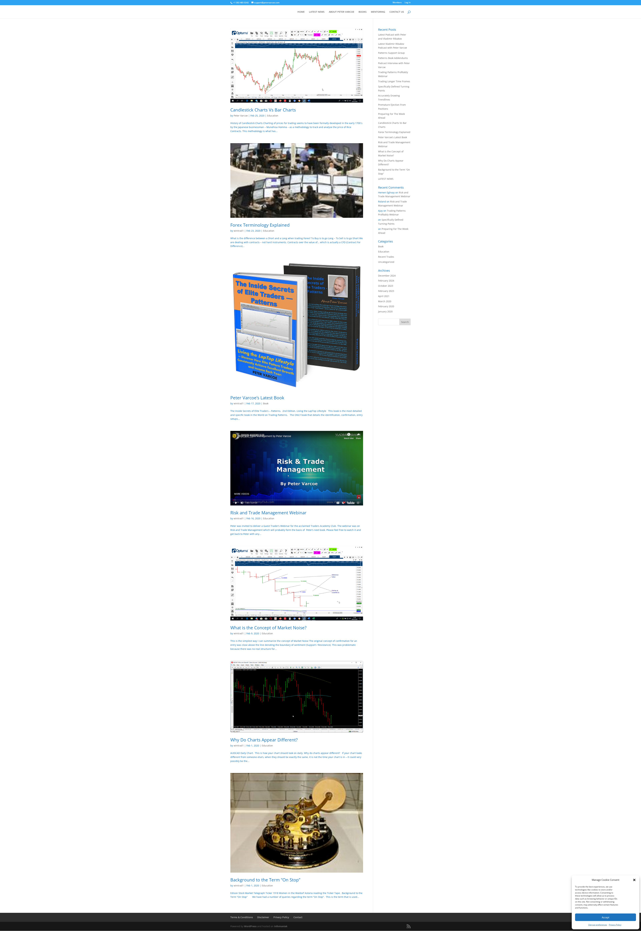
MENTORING (378, 12)
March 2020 (384, 301)
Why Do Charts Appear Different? (264, 740)
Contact (297, 917)
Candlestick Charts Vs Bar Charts (263, 110)
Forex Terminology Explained (260, 225)
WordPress (250, 926)
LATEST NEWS (317, 12)
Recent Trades (386, 256)
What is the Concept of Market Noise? (268, 628)
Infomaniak (280, 926)
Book (265, 403)
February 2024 (386, 280)
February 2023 (386, 291)
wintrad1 (239, 230)
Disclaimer (263, 917)
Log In (408, 3)
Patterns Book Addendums (393, 58)
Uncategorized (386, 261)
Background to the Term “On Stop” (265, 880)
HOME (301, 12)
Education (272, 115)
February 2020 (386, 306)
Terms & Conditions (241, 917)
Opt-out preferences (597, 924)
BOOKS (363, 12)
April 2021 (383, 296)
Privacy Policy (615, 924)
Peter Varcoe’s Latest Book (257, 398)
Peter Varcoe (241, 115)
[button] (634, 880)
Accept (605, 917)
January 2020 (385, 311)
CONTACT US (396, 12)
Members (397, 3)
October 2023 (385, 285)
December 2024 (387, 275)
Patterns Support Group (391, 52)
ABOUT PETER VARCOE (341, 12)
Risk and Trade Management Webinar (268, 513)
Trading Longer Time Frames (394, 81)
